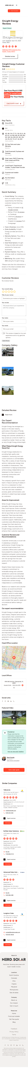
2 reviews (19, 221)
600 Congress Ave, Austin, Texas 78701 (11, 50)
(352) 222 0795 (16, 685)
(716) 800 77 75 (10, 854)
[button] (14, 415)
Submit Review (5, 340)
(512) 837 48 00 (10, 934)
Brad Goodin (10, 757)
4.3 (14, 687)
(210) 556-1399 (9, 895)
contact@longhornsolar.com (13, 932)
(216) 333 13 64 (9, 813)
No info (7, 851)
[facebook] (2, 701)
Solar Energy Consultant (13, 760)
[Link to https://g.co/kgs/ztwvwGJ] (22, 685)
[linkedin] (11, 701)
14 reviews (21, 212)
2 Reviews (18, 216)
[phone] (13, 701)
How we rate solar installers (16, 751)
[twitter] (8, 1045)
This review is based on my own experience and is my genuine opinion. (16, 335)
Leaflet (15, 668)
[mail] (20, 1045)
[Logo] (14, 957)
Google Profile (7, 685)
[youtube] (8, 701)
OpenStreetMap (22, 668)
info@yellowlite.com (11, 810)
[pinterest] (14, 1045)
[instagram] (5, 701)
